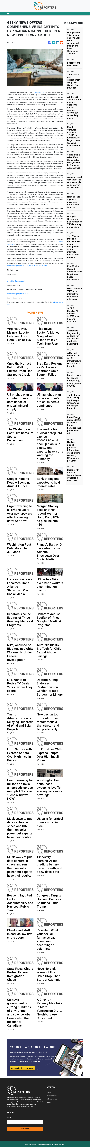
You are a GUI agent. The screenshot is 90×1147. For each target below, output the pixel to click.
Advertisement (52, 1099)
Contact (49, 1102)
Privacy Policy (52, 1096)
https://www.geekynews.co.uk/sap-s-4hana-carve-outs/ (27, 266)
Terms (49, 1092)
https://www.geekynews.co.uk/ (18, 294)
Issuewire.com (39, 92)
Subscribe (25, 1129)
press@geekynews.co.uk (16, 281)
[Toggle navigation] (7, 13)
